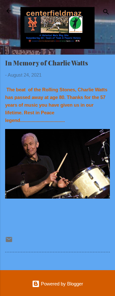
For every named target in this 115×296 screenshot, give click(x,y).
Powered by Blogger (61, 283)
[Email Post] (9, 241)
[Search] (106, 13)
